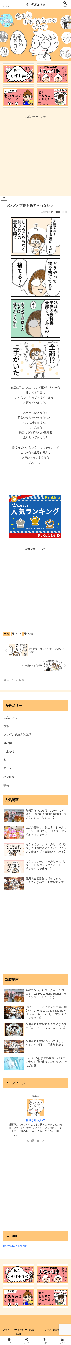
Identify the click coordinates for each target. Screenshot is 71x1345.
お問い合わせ (52, 1329)
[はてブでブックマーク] (27, 1050)
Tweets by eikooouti (15, 1246)
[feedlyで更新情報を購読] (38, 1141)
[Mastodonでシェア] (27, 1041)
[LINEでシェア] (59, 1050)
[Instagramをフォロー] (33, 1141)
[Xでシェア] (11, 1041)
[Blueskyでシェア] (43, 1041)
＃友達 (30, 633)
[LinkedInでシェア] (35, 1060)
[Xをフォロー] (28, 1141)
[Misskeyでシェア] (59, 1041)
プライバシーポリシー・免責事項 (18, 1331)
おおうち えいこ (35, 1120)
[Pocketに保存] (43, 1050)
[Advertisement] (35, 155)
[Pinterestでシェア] (19, 1060)
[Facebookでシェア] (11, 1050)
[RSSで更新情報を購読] (43, 1141)
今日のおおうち (35, 4)
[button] (64, 778)
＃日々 (18, 633)
